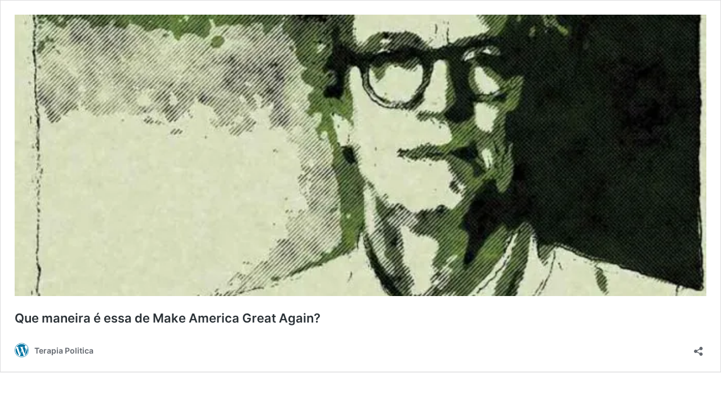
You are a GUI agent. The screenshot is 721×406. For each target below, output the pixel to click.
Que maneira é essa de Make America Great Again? (168, 318)
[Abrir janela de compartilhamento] (698, 347)
